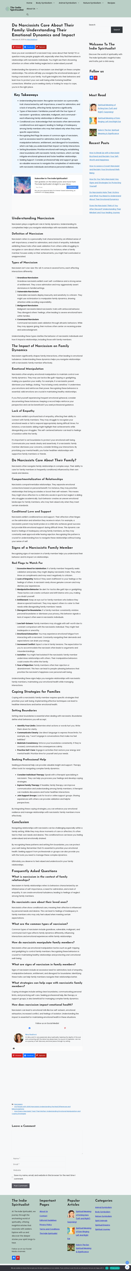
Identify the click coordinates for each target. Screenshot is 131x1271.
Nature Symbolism (92, 3)
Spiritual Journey (102, 1229)
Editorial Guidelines (48, 1220)
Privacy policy (115, 1268)
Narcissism (18, 1104)
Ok (107, 1268)
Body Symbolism (44, 3)
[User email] (14, 1049)
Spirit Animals (101, 1220)
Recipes (111, 3)
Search (92, 25)
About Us (31, 8)
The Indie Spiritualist (48, 1233)
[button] (27, 14)
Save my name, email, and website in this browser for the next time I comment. (44, 1177)
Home (29, 3)
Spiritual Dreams (102, 1225)
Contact (43, 1216)
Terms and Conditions (50, 1229)
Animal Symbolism (68, 3)
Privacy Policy (46, 1224)
